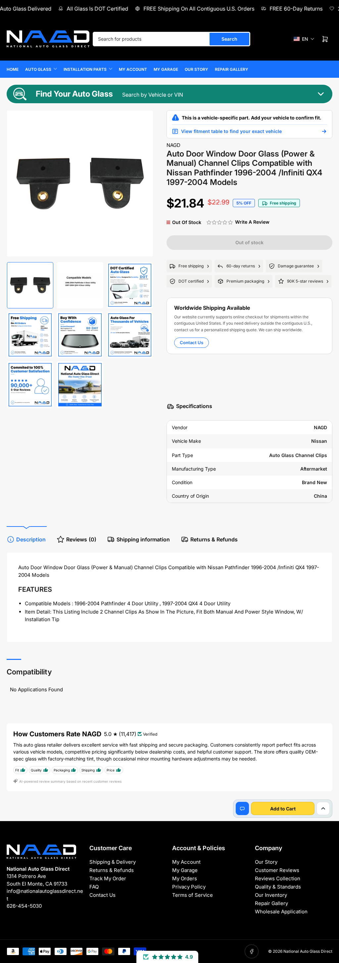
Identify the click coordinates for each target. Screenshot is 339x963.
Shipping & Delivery (112, 862)
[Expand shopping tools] (323, 808)
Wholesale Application (281, 911)
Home (13, 69)
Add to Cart (283, 808)
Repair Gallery (231, 69)
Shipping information (143, 539)
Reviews (81, 539)
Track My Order (107, 878)
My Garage (166, 69)
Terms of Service (192, 895)
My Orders (184, 878)
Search (229, 39)
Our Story (196, 69)
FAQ (94, 887)
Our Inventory (271, 895)
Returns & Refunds (214, 539)
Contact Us (191, 342)
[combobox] (171, 39)
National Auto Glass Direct (307, 951)
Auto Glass (38, 69)
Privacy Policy (189, 887)
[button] (304, 38)
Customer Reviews (277, 870)
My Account (133, 69)
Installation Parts (85, 69)
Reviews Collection (277, 878)
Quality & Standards (278, 887)
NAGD (173, 145)
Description (31, 539)
